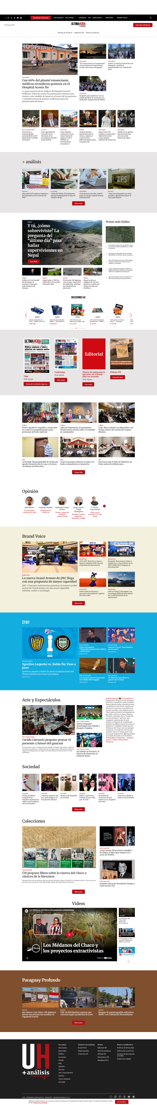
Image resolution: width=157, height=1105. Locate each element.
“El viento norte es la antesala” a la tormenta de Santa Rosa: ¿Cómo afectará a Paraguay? (92, 65)
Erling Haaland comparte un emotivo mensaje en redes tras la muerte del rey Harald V (30, 799)
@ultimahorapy (112, 698)
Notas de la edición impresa (36, 384)
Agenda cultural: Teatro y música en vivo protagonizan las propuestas (120, 277)
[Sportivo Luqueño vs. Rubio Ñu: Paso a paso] (50, 643)
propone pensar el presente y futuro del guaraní (46, 741)
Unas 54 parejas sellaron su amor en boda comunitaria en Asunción (77, 463)
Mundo (30, 222)
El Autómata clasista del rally (29, 511)
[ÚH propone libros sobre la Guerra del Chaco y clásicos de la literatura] (59, 847)
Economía (63, 130)
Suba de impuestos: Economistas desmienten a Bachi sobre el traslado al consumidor (77, 429)
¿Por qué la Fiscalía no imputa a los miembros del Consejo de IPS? (35, 196)
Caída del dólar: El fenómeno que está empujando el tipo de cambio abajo (63, 196)
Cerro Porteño (84, 645)
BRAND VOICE (122, 18)
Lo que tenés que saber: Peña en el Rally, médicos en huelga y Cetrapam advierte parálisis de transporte (120, 270)
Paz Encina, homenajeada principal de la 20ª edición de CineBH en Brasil (30, 136)
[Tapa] (36, 362)
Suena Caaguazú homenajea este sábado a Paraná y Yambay (88, 726)
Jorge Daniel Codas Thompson (78, 509)
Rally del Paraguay (85, 675)
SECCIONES (69, 18)
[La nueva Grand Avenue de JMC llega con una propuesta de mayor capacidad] (50, 557)
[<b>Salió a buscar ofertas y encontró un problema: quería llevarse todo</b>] (92, 579)
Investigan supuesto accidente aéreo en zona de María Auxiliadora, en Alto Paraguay (120, 246)
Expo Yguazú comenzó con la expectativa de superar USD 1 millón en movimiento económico (66, 138)
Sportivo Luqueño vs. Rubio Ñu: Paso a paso (49, 665)
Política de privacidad (40, 1103)
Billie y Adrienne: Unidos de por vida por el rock (87, 798)
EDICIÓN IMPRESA (143, 25)
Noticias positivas (92, 33)
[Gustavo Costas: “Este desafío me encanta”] (121, 635)
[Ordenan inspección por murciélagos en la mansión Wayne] (50, 782)
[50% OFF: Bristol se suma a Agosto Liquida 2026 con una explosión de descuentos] (92, 549)
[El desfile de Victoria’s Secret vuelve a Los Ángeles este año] (107, 782)
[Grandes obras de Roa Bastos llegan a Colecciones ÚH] (117, 869)
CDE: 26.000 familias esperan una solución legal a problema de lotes (76, 1013)
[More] (75, 17)
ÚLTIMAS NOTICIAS (41, 18)
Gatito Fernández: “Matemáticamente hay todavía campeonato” (92, 649)
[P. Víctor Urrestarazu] (94, 501)
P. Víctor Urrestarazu (95, 508)
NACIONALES (58, 18)
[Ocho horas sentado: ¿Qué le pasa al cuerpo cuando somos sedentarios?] (92, 179)
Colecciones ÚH (27, 870)
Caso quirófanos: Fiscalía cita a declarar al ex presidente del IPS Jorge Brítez (49, 136)
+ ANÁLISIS (82, 18)
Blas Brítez (29, 507)
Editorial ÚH (79, 33)
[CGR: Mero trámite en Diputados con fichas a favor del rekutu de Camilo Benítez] (116, 412)
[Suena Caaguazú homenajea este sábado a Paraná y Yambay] (89, 712)
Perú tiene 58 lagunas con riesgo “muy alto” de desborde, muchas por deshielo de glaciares (72, 284)
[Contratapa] (66, 360)
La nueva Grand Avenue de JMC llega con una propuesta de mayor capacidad (49, 579)
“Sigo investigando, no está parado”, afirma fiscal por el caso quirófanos (119, 196)
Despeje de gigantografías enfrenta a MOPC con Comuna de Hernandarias (116, 1013)
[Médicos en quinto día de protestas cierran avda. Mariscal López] (126, 118)
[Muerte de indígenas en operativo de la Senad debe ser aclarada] (94, 362)
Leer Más (33, 261)
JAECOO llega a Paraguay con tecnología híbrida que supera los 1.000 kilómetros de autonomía (120, 594)
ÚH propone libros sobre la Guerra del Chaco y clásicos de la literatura (54, 874)
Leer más (88, 384)
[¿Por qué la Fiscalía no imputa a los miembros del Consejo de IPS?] (35, 179)
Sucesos (44, 130)
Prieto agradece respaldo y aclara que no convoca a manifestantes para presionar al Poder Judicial (39, 429)
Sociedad (25, 793)
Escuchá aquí (118, 377)
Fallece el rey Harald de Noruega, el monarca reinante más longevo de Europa (30, 284)
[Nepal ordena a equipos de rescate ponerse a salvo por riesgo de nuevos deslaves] (92, 271)
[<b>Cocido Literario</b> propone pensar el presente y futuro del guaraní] (48, 720)
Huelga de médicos (65, 33)
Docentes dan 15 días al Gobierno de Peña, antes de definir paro (115, 463)
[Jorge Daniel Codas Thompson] (78, 501)
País (23, 459)
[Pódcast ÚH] (122, 359)
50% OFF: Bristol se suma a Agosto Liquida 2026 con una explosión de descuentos (91, 563)
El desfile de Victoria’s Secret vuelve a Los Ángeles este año (107, 799)
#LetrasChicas (127, 698)
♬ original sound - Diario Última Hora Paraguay (119, 740)
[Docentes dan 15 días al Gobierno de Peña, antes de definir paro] (116, 447)
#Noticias (120, 738)
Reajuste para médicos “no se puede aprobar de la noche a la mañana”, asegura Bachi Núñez (92, 98)
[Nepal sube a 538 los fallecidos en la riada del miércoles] (52, 271)
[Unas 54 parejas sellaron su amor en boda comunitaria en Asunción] (78, 447)
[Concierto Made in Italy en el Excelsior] (126, 782)
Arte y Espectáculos (28, 130)
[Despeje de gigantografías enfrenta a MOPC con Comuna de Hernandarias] (116, 997)
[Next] (104, 506)
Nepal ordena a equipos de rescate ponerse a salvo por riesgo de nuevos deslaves (91, 284)
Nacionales (25, 77)
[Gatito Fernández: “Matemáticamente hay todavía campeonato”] (92, 635)
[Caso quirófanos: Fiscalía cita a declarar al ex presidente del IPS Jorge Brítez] (50, 118)
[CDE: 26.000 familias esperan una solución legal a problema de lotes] (78, 997)
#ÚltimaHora (111, 738)
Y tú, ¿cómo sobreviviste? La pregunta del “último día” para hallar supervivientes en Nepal (45, 240)
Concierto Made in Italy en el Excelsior (126, 797)
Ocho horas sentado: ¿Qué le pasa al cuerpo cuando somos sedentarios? (91, 196)
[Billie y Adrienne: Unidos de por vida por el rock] (88, 782)
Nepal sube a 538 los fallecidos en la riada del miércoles (51, 282)
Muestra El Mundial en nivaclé (68, 797)
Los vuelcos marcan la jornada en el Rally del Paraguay (92, 679)
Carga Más (78, 472)
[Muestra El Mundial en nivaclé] (69, 782)
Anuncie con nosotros (86, 1045)
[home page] (35, 1062)
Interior (24, 1010)
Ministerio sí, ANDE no (45, 511)
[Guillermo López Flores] (62, 501)
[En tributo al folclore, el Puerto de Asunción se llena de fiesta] (89, 740)
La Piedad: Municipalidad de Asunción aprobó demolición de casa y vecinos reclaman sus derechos (40, 464)
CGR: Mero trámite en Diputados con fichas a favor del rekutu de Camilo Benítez (115, 429)
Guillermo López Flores (62, 508)
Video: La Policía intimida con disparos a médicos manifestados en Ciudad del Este (120, 66)
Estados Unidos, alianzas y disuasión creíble (78, 516)
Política (81, 130)
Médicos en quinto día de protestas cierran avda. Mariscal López (125, 135)
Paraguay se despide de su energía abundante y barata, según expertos (120, 254)
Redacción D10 (26, 677)
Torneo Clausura (27, 661)
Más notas (61, 380)
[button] (131, 315)
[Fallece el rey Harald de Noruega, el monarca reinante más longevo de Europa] (31, 271)
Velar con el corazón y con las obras (95, 514)
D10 (89, 18)
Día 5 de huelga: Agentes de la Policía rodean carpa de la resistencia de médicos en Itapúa (120, 261)
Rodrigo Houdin (46, 507)
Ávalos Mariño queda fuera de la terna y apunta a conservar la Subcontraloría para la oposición (87, 137)
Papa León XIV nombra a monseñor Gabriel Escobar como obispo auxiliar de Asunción (107, 136)
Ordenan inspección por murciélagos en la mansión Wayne (49, 798)
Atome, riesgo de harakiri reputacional (62, 514)
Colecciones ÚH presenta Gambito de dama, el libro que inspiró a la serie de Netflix (116, 852)
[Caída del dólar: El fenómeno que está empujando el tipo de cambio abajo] (64, 179)
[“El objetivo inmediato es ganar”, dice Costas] (121, 665)
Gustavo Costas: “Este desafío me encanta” (120, 648)
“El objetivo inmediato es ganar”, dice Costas (118, 679)
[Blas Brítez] (29, 501)
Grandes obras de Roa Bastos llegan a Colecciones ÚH (117, 884)
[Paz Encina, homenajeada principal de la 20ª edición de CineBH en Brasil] (30, 118)
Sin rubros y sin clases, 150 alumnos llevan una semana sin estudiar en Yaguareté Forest (39, 1014)
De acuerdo (121, 1102)
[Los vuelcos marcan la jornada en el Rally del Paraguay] (92, 665)
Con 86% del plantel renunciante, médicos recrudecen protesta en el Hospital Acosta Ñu (46, 84)
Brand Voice (26, 575)
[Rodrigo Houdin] (45, 501)
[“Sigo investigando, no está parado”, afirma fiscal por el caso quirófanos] (121, 179)
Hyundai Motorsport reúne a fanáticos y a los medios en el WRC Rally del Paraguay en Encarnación (120, 564)
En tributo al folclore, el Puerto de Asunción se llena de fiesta (88, 753)
